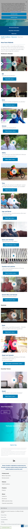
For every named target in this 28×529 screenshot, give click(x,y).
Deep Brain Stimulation (14, 30)
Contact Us (4, 496)
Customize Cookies (6, 527)
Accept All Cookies (14, 17)
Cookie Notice (18, 11)
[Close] (26, 1)
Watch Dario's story (9, 332)
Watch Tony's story (9, 189)
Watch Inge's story (9, 218)
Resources (14, 33)
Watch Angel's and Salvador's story (13, 363)
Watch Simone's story (10, 131)
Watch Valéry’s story (10, 159)
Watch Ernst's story (9, 105)
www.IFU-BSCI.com (12, 453)
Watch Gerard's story (10, 299)
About (3, 494)
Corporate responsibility (7, 503)
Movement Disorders (14, 27)
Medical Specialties (6, 475)
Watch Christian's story (10, 244)
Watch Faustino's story (10, 273)
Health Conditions (5, 37)
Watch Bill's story (9, 79)
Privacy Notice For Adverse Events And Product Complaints (12, 524)
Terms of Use (3, 517)
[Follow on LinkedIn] (14, 461)
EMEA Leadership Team (7, 501)
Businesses (4, 498)
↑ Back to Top (13, 445)
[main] (14, 265)
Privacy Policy (3, 515)
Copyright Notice (4, 519)
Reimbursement (5, 478)
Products (4, 490)
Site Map (2, 521)
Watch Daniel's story (10, 396)
